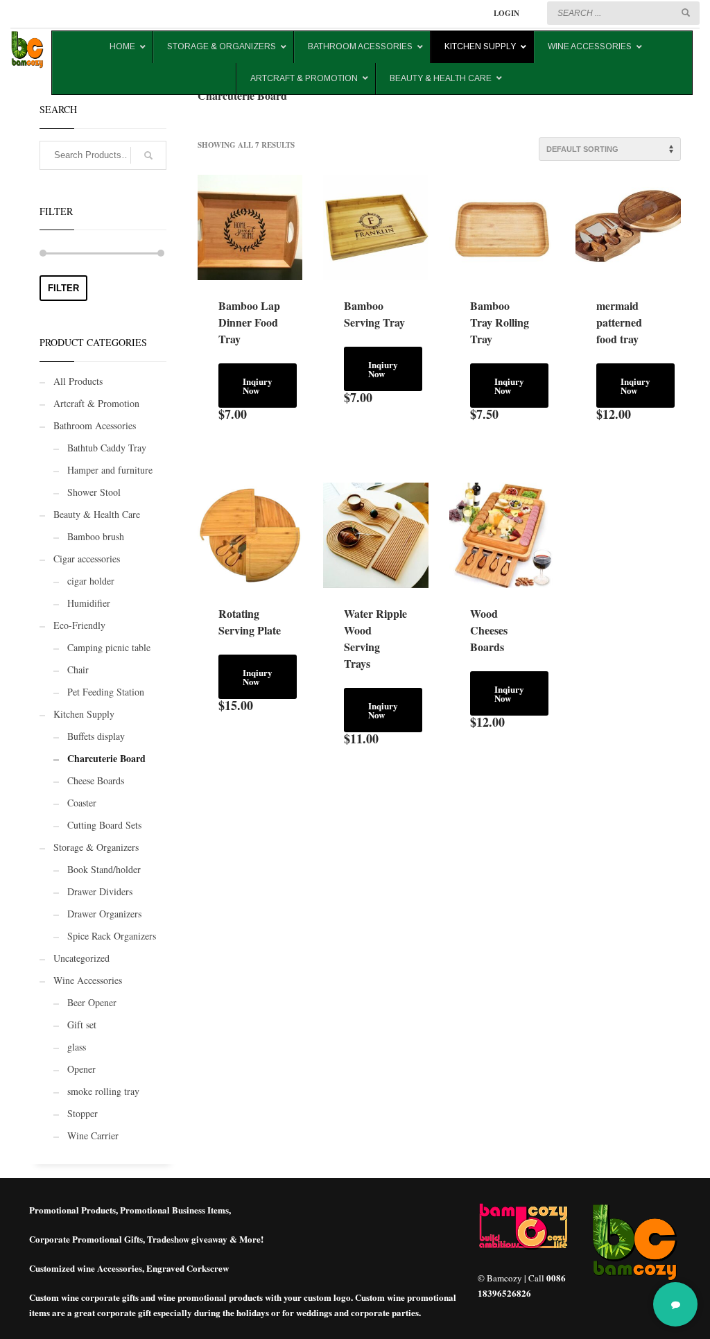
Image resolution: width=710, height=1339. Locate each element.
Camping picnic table (108, 647)
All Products (78, 381)
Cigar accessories (86, 558)
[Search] (148, 155)
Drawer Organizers (104, 913)
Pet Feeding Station (105, 691)
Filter (63, 288)
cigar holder (90, 580)
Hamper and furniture (110, 469)
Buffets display (96, 736)
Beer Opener (91, 1002)
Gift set (81, 1024)
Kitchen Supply (83, 713)
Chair (78, 669)
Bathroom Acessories (94, 425)
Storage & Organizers (96, 847)
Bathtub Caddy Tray (106, 447)
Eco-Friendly (79, 625)
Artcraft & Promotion (96, 403)
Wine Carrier (93, 1135)
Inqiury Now (257, 385)
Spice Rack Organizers (111, 935)
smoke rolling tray (103, 1091)
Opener (81, 1068)
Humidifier (88, 603)
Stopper (82, 1113)
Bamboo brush (95, 536)
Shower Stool (94, 492)
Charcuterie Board (106, 758)
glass (76, 1046)
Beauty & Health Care (96, 514)
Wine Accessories (87, 980)
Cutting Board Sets (104, 824)
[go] (686, 12)
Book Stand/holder (104, 869)
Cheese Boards (95, 780)
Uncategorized (81, 958)
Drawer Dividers (99, 891)
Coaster (81, 802)
